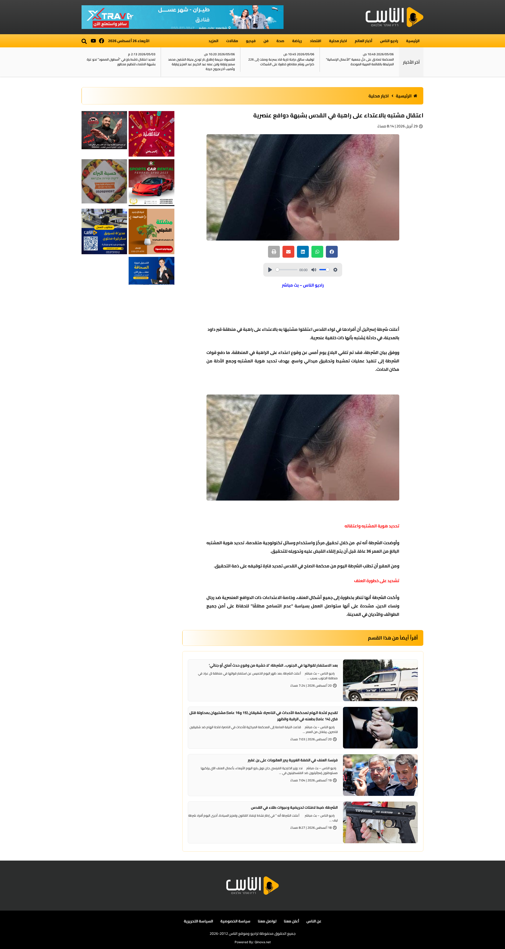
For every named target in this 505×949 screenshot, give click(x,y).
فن (266, 40)
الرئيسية (413, 40)
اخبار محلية (338, 40)
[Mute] (314, 270)
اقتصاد (315, 40)
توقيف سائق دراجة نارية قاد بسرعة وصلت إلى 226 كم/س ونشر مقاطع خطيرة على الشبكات (281, 61)
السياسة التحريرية (198, 921)
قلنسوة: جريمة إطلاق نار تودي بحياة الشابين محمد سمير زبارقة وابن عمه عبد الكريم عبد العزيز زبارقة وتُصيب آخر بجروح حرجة (201, 64)
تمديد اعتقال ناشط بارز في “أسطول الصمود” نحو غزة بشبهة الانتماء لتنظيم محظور (121, 61)
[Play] (270, 270)
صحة (280, 40)
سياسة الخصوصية (235, 921)
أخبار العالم (363, 40)
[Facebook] (101, 40)
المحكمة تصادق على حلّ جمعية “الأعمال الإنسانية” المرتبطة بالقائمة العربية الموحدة (360, 61)
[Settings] (335, 270)
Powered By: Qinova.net (253, 942)
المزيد (213, 40)
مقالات (232, 40)
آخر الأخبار (411, 62)
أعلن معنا (291, 921)
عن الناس (313, 921)
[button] (84, 41)
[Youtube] (93, 40)
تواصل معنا (267, 921)
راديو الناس (389, 40)
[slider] (286, 269)
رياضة (297, 40)
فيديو (251, 40)
